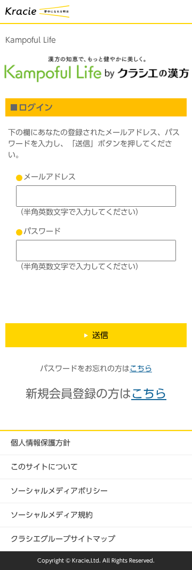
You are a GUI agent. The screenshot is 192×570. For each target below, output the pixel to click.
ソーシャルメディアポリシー (59, 491)
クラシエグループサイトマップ (63, 539)
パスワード (42, 231)
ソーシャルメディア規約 (52, 515)
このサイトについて (44, 467)
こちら (141, 368)
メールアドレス (49, 177)
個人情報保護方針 (40, 443)
